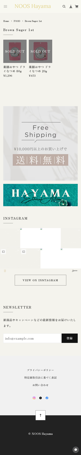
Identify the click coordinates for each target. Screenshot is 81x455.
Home (6, 21)
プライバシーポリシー (40, 370)
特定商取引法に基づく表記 (40, 377)
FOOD (17, 21)
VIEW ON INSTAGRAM (40, 280)
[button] (10, 238)
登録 (69, 338)
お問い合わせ (40, 385)
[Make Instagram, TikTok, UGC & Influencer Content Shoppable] (75, 271)
